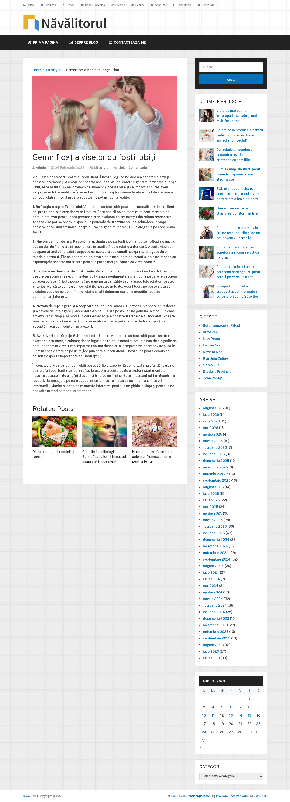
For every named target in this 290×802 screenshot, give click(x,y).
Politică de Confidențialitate (190, 796)
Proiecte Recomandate (232, 796)
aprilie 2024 (212, 592)
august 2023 (213, 645)
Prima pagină (45, 43)
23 (258, 724)
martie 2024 (213, 599)
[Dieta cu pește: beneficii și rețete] (54, 431)
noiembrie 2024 (215, 546)
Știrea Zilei (211, 365)
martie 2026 (213, 441)
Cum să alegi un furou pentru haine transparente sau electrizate (239, 174)
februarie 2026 (215, 448)
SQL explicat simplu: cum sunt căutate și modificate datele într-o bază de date (237, 194)
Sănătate (160, 5)
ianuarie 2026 (214, 454)
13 (231, 716)
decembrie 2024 (216, 540)
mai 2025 (210, 507)
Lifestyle (208, 5)
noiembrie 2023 (215, 625)
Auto (30, 5)
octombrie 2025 (215, 474)
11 (213, 716)
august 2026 (213, 408)
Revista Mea (212, 352)
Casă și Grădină (94, 5)
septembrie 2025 (216, 480)
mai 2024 (210, 586)
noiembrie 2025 (215, 467)
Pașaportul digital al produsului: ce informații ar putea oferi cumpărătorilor (237, 291)
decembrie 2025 (216, 461)
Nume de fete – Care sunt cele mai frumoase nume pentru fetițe (152, 456)
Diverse (120, 5)
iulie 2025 (211, 494)
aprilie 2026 (212, 434)
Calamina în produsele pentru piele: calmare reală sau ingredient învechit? (239, 135)
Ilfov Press (211, 339)
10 (204, 716)
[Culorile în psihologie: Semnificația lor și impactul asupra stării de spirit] (104, 431)
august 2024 (213, 566)
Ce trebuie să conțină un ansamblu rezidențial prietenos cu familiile (235, 155)
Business (50, 5)
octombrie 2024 (216, 553)
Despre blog (85, 43)
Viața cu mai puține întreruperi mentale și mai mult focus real (236, 116)
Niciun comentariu (132, 168)
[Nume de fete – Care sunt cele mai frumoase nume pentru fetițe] (154, 431)
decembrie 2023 (216, 619)
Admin (41, 168)
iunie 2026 (211, 421)
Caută (231, 79)
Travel (69, 5)
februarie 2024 (215, 605)
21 (240, 724)
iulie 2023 (211, 651)
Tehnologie (184, 5)
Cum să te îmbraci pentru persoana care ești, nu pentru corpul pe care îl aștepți (239, 272)
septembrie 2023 (216, 638)
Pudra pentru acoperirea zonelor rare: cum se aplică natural (237, 252)
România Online (215, 358)
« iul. (202, 747)
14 (240, 716)
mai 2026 (210, 428)
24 (204, 732)
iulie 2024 (211, 573)
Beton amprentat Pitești (222, 326)
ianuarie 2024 (214, 612)
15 (249, 716)
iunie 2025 (211, 500)
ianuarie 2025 (214, 533)
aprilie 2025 (212, 513)
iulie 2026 (211, 415)
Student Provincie (217, 372)
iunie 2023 (211, 658)
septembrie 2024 (217, 559)
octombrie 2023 (215, 632)
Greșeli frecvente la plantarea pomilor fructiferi (238, 210)
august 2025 (213, 487)
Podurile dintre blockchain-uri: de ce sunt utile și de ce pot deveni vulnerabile (238, 233)
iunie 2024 (211, 579)
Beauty (139, 5)
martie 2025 (213, 520)
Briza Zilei (211, 332)
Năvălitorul (30, 796)
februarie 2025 (215, 526)
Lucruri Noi (211, 345)
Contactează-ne (129, 43)
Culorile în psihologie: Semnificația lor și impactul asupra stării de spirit (104, 456)
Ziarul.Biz (260, 796)
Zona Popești (213, 378)
